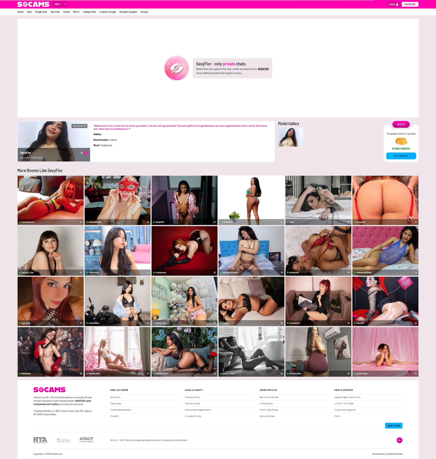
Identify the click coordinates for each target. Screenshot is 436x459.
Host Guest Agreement (198, 409)
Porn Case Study (269, 409)
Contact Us (266, 403)
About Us (115, 397)
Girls (29, 11)
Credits (114, 416)
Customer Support (345, 409)
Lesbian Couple (107, 11)
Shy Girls (55, 11)
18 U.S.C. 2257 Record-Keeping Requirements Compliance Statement (148, 440)
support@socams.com (347, 397)
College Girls (89, 11)
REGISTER (263, 68)
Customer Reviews (120, 409)
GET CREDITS (401, 156)
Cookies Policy (193, 416)
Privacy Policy (192, 397)
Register (410, 4)
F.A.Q (337, 416)
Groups (144, 11)
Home (20, 11)
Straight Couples (128, 11)
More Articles (267, 416)
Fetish (66, 11)
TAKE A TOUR (393, 425)
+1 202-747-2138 (343, 403)
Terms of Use (192, 403)
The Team (115, 403)
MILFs (76, 11)
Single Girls (41, 11)
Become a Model (269, 397)
